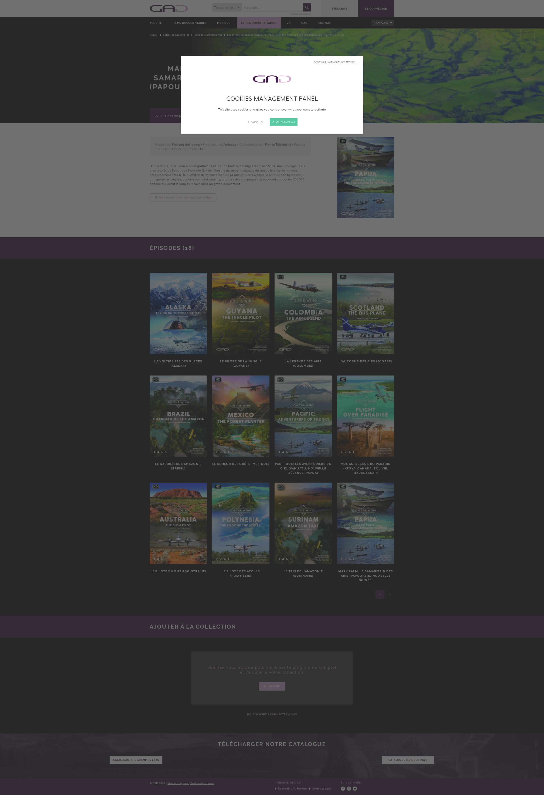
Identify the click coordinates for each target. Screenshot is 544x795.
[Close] (272, 397)
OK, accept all (285, 122)
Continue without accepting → (335, 62)
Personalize (255, 122)
